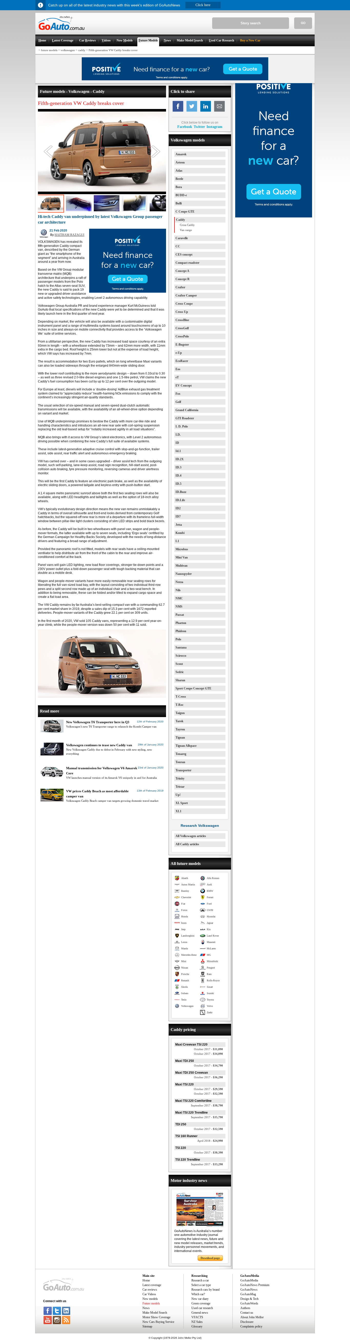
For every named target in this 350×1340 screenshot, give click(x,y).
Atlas (179, 170)
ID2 (178, 508)
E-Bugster (182, 344)
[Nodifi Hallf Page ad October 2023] (273, 216)
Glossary (196, 1326)
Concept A (182, 271)
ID (177, 443)
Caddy (180, 220)
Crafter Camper (186, 295)
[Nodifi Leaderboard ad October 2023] (175, 79)
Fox (178, 394)
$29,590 (208, 1089)
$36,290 (208, 1077)
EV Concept (184, 385)
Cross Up (182, 312)
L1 (177, 541)
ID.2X (180, 459)
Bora (179, 187)
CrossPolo (182, 336)
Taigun (180, 713)
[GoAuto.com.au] (60, 32)
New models (150, 1299)
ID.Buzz (181, 492)
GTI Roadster (185, 418)
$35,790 (207, 1117)
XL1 (178, 811)
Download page (210, 1257)
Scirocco (181, 655)
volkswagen (68, 50)
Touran (180, 762)
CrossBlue (182, 320)
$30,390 (208, 1152)
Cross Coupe (184, 303)
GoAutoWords (249, 1303)
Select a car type (201, 1285)
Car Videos (149, 1294)
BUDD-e (181, 195)
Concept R (183, 279)
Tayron (180, 729)
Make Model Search (154, 1312)
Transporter (183, 770)
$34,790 (208, 1065)
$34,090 (208, 1053)
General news (199, 1312)
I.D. (178, 434)
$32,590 (208, 1093)
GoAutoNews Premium (254, 1285)
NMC (179, 598)
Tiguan (180, 737)
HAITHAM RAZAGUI (69, 235)
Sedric (180, 672)
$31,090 (208, 1049)
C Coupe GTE (185, 211)
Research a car (200, 1280)
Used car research (202, 1308)
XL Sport (182, 803)
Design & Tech (249, 1299)
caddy (81, 50)
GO (303, 23)
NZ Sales (197, 1322)
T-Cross (181, 696)
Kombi (180, 533)
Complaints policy (251, 1326)
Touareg (181, 754)
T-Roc (179, 705)
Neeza (179, 582)
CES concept (184, 254)
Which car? (198, 1294)
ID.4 (178, 475)
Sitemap (147, 1326)
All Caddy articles (187, 844)
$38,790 (207, 1105)
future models (49, 50)
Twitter (199, 127)
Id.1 (178, 451)
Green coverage (200, 1303)
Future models (151, 1303)
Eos (178, 369)
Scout (179, 664)
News (146, 1308)
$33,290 (207, 1164)
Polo (178, 639)
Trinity (180, 778)
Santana (181, 647)
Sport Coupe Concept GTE (193, 688)
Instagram (214, 127)
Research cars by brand (205, 1289)
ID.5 (178, 484)
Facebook (184, 127)
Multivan (182, 565)
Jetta (179, 524)
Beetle (179, 179)
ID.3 (178, 467)
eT (177, 377)
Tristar (180, 786)
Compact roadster (187, 263)
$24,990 (210, 1140)
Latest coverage (151, 1285)
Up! (178, 795)
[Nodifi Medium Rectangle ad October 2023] (127, 291)
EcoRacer (182, 361)
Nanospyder (184, 574)
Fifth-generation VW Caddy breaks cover (113, 50)
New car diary (200, 1299)
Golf (178, 402)
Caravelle (182, 238)
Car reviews (149, 1289)
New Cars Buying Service (158, 1322)
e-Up (179, 353)
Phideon (181, 631)
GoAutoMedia (249, 1280)
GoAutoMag (248, 1294)
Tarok (179, 721)
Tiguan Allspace (186, 746)
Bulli (179, 203)
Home (146, 1280)
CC (178, 246)
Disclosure (246, 1322)
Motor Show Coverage (156, 1317)
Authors (245, 1308)
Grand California (187, 410)
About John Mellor (252, 1317)
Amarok (181, 154)
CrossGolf (182, 328)
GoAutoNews (249, 1289)
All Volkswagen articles (191, 836)
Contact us (246, 1312)
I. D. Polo (182, 426)
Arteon (180, 162)
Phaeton (181, 623)
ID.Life (180, 500)
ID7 (178, 516)
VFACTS (197, 1317)
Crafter (180, 287)
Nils (178, 590)
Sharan (180, 680)
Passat (180, 615)
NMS (179, 606)
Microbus (182, 549)
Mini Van (182, 557)
